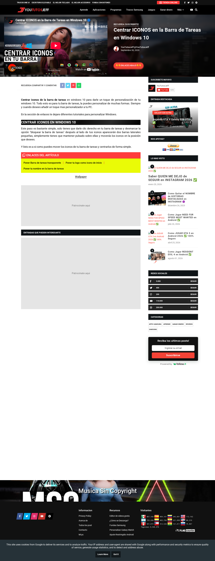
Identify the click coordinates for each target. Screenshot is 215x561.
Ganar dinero (166, 9)
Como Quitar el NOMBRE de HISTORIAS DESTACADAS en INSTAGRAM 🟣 (181, 197)
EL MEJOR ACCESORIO (81, 3)
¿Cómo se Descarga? (119, 520)
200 (157, 294)
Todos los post (85, 525)
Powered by (166, 364)
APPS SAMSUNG (155, 324)
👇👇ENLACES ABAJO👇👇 (128, 65)
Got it (116, 554)
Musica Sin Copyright (107, 490)
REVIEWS (189, 324)
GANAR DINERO (178, 324)
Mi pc (81, 534)
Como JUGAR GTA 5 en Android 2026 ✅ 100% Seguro (181, 236)
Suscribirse (173, 355)
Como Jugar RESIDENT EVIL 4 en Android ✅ (180, 253)
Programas (115, 9)
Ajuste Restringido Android (122, 534)
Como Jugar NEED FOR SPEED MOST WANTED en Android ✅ (182, 217)
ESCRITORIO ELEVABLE (41, 3)
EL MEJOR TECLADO (61, 3)
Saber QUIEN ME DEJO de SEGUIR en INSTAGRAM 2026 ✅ (172, 178)
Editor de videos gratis (120, 516)
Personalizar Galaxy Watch (122, 530)
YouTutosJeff (127, 47)
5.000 (158, 281)
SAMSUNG (153, 329)
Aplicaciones (99, 9)
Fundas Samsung (117, 525)
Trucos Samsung (134, 9)
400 (157, 288)
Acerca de (83, 520)
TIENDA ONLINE (169, 2)
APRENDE (166, 324)
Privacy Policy (85, 516)
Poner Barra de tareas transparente (42, 162)
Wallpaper (81, 176)
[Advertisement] (81, 205)
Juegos (151, 9)
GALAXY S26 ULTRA (163, 113)
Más (179, 9)
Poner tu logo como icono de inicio (84, 162)
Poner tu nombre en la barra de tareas (44, 168)
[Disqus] (81, 349)
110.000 (159, 301)
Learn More (103, 554)
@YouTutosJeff (141, 47)
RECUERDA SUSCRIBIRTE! (126, 24)
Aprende (84, 9)
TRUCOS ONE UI (23, 3)
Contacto (83, 530)
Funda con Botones (101, 3)
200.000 (159, 307)
